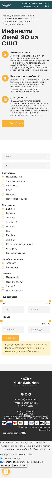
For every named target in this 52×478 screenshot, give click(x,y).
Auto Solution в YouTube (29, 394)
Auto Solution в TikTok (22, 394)
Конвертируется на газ (19, 244)
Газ (8, 231)
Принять (6, 465)
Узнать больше (41, 449)
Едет (9, 190)
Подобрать (16, 123)
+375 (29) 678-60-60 (32, 3)
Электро (11, 239)
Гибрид (10, 213)
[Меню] (47, 5)
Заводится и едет (16, 181)
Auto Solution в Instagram (26, 394)
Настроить (20, 465)
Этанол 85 (11, 222)
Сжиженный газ (15, 253)
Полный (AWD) (14, 281)
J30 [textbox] (6, 165)
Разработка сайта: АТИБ (14, 433)
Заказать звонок (30, 6)
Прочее (10, 226)
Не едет (10, 194)
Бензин (10, 208)
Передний (12, 277)
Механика (12, 267)
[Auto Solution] (6, 5)
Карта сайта (44, 430)
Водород (11, 248)
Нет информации (16, 199)
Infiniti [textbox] (8, 157)
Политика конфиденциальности (34, 427)
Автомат (11, 263)
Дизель (10, 217)
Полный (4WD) (14, 290)
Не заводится (14, 176)
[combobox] (26, 156)
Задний (10, 286)
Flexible (10, 235)
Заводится (12, 185)
